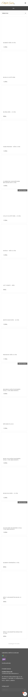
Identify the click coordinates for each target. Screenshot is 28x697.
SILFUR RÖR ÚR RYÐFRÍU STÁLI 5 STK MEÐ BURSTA (12, 528)
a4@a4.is (12, 680)
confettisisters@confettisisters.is (10, 673)
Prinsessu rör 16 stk (10, 354)
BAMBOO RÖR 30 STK (9, 42)
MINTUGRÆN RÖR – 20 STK (11, 320)
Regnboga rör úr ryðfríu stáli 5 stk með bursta (11, 390)
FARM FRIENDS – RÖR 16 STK (11, 146)
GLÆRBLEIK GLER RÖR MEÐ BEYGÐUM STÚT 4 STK (11, 182)
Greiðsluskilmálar (6, 663)
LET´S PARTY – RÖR (8, 285)
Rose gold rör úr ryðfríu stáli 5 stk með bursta (12, 459)
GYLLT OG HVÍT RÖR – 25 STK (12, 216)
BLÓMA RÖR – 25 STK (9, 112)
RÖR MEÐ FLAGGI (8, 424)
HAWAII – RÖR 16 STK (9, 250)
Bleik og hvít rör (9, 77)
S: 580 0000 (10, 678)
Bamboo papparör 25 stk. (11, 562)
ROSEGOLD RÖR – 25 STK (10, 493)
